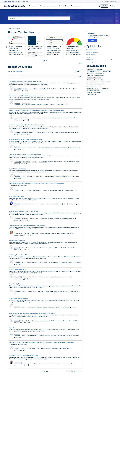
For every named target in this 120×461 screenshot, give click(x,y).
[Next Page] (78, 371)
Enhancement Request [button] (94, 77)
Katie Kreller (60, 320)
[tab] (44, 61)
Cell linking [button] (91, 79)
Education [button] (48, 363)
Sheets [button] (31, 204)
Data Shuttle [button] (50, 132)
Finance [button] (22, 190)
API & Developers (63, 262)
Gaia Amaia (53, 335)
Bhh (52, 291)
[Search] (98, 6)
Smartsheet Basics (69, 132)
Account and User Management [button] (95, 84)
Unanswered (99, 59)
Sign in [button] (92, 40)
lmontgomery (55, 348)
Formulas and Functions (66, 88)
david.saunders (54, 147)
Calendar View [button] (26, 161)
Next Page (45, 371)
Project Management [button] (93, 71)
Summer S (52, 176)
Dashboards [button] (99, 75)
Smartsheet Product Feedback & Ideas (63, 118)
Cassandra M (51, 118)
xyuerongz (56, 218)
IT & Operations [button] (104, 82)
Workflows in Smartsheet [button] (93, 86)
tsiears (44, 307)
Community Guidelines (92, 62)
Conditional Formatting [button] (93, 88)
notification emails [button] (45, 320)
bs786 (59, 363)
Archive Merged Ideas (55, 190)
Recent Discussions (91, 50)
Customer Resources (92, 52)
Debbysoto (57, 247)
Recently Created (18, 71)
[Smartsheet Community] (14, 6)
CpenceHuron (56, 88)
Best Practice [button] (35, 233)
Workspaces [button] (25, 204)
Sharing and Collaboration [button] (28, 132)
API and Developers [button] (27, 247)
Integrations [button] (30, 176)
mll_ (49, 190)
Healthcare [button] (26, 363)
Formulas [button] (90, 69)
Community (7, 1)
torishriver (47, 233)
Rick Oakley (39, 104)
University (24, 1)
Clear (79, 76)
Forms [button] (16, 118)
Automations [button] (44, 218)
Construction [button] (91, 94)
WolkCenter (55, 277)
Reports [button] (29, 190)
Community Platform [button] (35, 118)
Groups (88, 57)
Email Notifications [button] (92, 82)
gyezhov (56, 262)
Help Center (16, 1)
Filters (77, 71)
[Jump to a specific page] (81, 371)
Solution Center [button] (33, 88)
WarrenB (62, 132)
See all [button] (81, 63)
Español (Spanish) (65, 247)
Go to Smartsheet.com (109, 1)
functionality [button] (43, 88)
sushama (53, 204)
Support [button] (25, 88)
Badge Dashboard (91, 54)
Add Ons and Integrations (69, 161)
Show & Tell (58, 204)
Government (46, 104)
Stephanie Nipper (58, 161)
